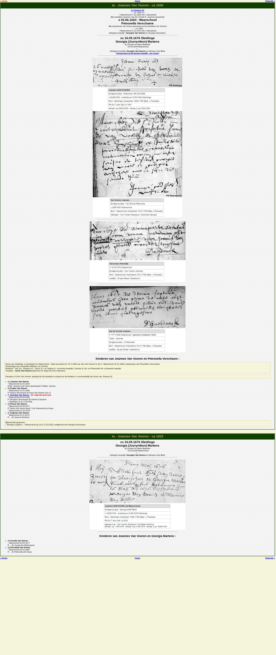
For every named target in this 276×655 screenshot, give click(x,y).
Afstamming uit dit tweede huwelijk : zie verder (137, 53)
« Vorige (3, 1)
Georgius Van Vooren (19, 395)
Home (137, 1)
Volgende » (270, 1)
